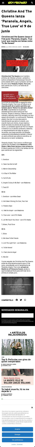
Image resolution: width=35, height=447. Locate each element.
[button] (32, 408)
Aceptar (17, 429)
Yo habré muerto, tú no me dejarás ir (15, 390)
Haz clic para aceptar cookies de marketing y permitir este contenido (17, 286)
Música (3, 47)
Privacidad (19, 444)
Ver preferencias (17, 440)
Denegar (17, 435)
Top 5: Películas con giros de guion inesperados (16, 360)
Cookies (14, 444)
